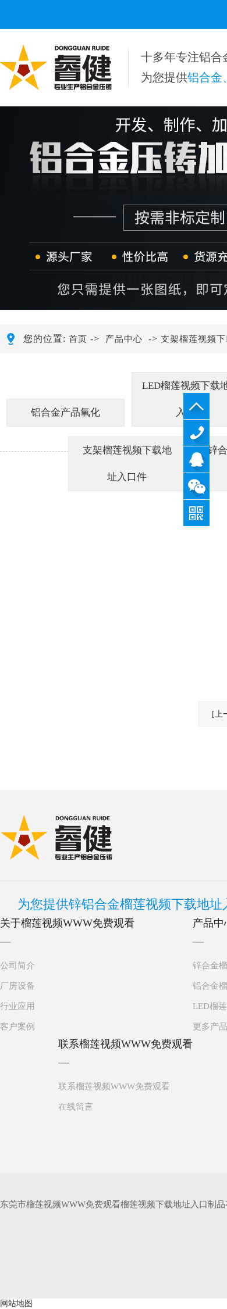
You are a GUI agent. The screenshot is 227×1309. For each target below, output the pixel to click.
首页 (78, 339)
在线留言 (75, 1106)
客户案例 (17, 1026)
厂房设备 (17, 985)
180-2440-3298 (196, 433)
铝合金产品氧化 (65, 412)
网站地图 (16, 1303)
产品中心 (124, 339)
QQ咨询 (196, 459)
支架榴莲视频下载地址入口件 (127, 463)
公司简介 (17, 965)
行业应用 (17, 1006)
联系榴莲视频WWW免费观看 (114, 1086)
